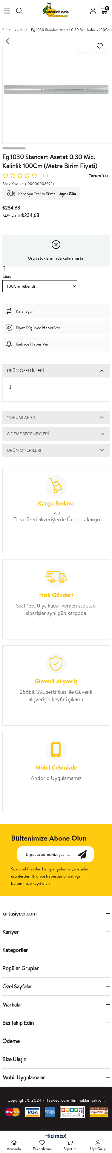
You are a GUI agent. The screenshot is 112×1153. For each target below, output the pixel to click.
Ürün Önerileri (24, 450)
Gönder (85, 854)
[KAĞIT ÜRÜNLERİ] (15, 30)
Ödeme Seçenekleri (28, 434)
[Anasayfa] (9, 30)
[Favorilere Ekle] (100, 46)
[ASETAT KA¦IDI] (26, 30)
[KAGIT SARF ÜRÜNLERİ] (21, 30)
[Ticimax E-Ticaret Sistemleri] (56, 1137)
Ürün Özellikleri (25, 371)
